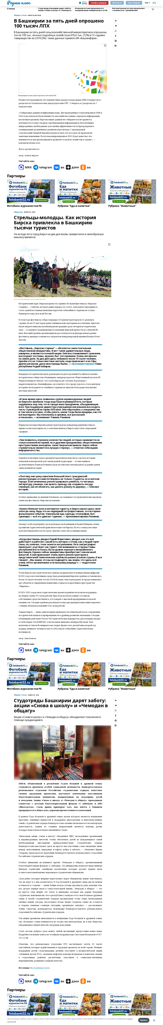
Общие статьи (20, 15)
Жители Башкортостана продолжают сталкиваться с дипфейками (128, 9)
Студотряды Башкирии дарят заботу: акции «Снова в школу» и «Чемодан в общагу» (54, 9)
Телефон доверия (98, 3)
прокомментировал (83, 363)
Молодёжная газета (40, 967)
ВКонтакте (117, 3)
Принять (143, 1020)
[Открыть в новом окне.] (25, 167)
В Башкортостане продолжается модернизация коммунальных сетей (91, 9)
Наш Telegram (134, 3)
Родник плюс (18, 2)
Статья (11, 8)
